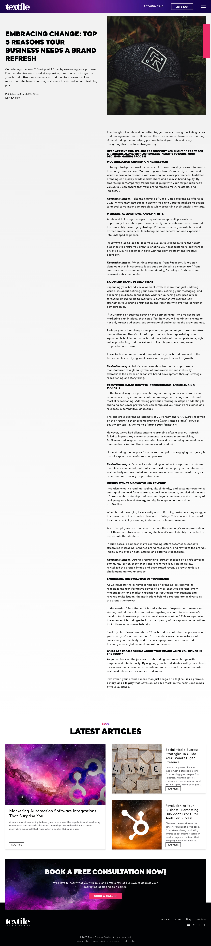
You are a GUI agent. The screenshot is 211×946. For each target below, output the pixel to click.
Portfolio (164, 919)
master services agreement (106, 941)
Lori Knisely (12, 98)
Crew (178, 919)
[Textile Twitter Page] (204, 926)
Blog (188, 919)
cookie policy (129, 941)
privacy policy (82, 941)
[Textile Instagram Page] (194, 926)
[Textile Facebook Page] (199, 926)
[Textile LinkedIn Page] (188, 926)
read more (16, 845)
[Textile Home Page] (17, 7)
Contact (201, 919)
